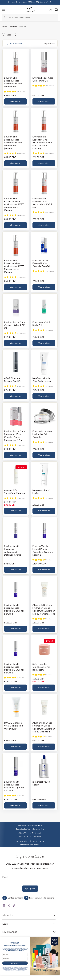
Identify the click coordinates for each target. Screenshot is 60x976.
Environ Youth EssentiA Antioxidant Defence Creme (12, 550)
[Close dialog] (57, 939)
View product (15, 101)
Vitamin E (22, 26)
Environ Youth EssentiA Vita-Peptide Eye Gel (41, 263)
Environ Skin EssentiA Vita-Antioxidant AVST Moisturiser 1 (14, 82)
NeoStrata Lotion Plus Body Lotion (41, 379)
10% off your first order (30, 833)
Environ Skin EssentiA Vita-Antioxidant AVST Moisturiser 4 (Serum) (14, 266)
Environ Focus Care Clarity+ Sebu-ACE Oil (14, 325)
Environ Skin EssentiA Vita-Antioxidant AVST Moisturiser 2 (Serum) (14, 142)
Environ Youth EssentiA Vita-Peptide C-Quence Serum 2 (14, 668)
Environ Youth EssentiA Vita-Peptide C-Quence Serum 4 (14, 609)
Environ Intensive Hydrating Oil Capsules (42, 434)
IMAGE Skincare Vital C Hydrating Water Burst (13, 725)
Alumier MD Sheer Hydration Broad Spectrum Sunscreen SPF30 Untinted (43, 727)
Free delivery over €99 (30, 825)
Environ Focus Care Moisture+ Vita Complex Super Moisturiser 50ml (14, 435)
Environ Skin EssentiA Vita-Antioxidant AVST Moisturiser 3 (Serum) (42, 142)
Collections (13, 26)
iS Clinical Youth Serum (41, 783)
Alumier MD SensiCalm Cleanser (15, 492)
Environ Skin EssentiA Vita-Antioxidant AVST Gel (42, 203)
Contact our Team (15, 898)
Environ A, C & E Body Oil (41, 324)
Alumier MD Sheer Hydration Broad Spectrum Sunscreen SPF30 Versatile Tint (43, 609)
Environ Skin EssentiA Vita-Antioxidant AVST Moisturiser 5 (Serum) (14, 204)
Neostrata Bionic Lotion (41, 492)
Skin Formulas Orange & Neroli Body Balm (41, 667)
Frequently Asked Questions (41, 898)
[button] (56, 9)
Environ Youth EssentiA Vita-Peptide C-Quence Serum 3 (14, 786)
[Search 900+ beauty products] (5, 17)
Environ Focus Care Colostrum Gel (42, 79)
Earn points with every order (30, 841)
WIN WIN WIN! (15, 963)
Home (4, 26)
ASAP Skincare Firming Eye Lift (12, 379)
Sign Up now (30, 888)
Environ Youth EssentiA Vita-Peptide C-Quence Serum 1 (42, 550)
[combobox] (30, 17)
